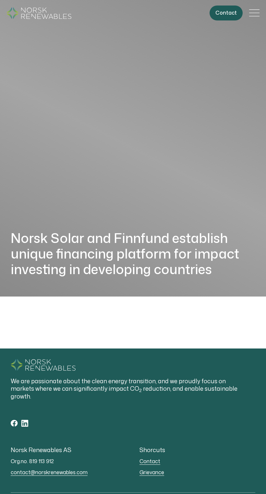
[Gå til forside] (38, 13)
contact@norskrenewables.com (49, 472)
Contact (149, 461)
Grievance (151, 472)
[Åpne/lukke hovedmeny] (254, 13)
